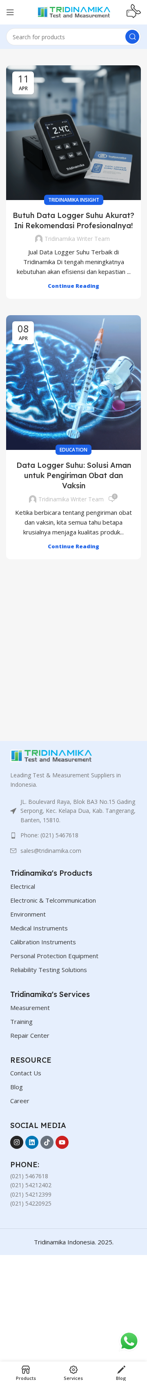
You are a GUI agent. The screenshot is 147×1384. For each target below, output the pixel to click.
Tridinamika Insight (73, 199)
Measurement (30, 1008)
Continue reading (73, 285)
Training (21, 1021)
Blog (16, 1087)
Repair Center (29, 1035)
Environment (28, 914)
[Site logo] (73, 11)
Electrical (22, 886)
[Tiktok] (46, 1142)
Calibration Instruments (43, 942)
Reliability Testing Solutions (48, 970)
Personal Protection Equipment (54, 956)
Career (19, 1101)
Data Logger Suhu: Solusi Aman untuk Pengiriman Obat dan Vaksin (73, 475)
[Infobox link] (134, 12)
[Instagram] (16, 1142)
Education (73, 449)
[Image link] (51, 755)
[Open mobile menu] (10, 12)
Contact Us (25, 1073)
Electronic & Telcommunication (53, 900)
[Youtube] (62, 1142)
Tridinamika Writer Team (77, 239)
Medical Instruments (39, 928)
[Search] (132, 37)
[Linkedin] (31, 1142)
